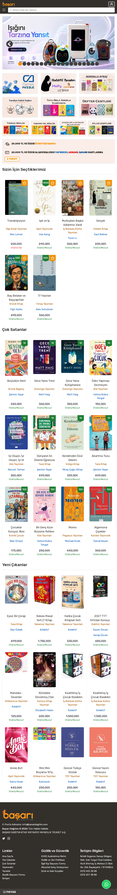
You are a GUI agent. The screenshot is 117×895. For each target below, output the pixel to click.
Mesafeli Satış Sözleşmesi (54, 867)
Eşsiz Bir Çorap (16, 616)
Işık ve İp (44, 220)
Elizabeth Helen (44, 710)
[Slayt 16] (84, 64)
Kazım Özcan (100, 629)
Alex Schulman (44, 309)
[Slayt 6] (41, 64)
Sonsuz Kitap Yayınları (44, 703)
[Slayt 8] (50, 64)
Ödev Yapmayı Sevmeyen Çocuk (101, 385)
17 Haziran (44, 295)
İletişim (6, 878)
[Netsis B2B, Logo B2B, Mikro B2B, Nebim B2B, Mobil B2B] (58, 892)
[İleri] (107, 44)
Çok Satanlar (9, 863)
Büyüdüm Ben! (16, 381)
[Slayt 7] (46, 64)
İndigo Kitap (72, 464)
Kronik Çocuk (16, 535)
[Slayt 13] (71, 64)
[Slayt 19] (97, 64)
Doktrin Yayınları (100, 624)
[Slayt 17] (88, 64)
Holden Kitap (100, 228)
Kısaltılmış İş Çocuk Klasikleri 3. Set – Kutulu (100, 697)
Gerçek (100, 220)
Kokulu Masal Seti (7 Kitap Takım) (44, 620)
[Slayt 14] (75, 64)
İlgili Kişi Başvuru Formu (53, 863)
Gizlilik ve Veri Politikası (53, 860)
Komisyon (44, 781)
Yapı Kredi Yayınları (16, 228)
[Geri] (6, 44)
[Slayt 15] (80, 64)
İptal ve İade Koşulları (52, 871)
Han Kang (44, 234)
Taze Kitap (44, 464)
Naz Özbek (16, 629)
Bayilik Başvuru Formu (13, 874)
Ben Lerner (16, 234)
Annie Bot (16, 768)
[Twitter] (3, 838)
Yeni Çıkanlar (8, 860)
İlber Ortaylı (16, 541)
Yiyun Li (72, 238)
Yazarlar (6, 871)
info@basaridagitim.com (35, 824)
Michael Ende (72, 541)
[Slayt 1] (20, 64)
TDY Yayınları (72, 776)
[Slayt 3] (28, 64)
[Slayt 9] (54, 64)
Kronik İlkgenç (16, 389)
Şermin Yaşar (16, 394)
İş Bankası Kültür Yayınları (72, 230)
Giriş (111, 4)
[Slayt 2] (24, 64)
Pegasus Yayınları (73, 535)
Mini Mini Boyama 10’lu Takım (44, 772)
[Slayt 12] (67, 64)
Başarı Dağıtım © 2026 (15, 828)
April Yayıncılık (44, 228)
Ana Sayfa (7, 856)
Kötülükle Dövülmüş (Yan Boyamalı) (44, 697)
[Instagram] (8, 838)
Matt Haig (44, 394)
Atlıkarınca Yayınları (16, 701)
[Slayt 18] (92, 64)
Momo (73, 527)
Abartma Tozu (101, 456)
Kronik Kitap (16, 303)
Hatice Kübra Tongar (100, 396)
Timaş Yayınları (44, 303)
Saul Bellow (100, 234)
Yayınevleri (7, 867)
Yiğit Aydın (16, 309)
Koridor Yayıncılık (100, 535)
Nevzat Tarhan (16, 469)
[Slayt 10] (58, 64)
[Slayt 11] (63, 64)
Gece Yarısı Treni (44, 381)
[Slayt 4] (33, 64)
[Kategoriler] (4, 9)
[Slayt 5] (37, 64)
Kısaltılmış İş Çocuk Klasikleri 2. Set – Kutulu (72, 697)
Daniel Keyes (100, 541)
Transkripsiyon (16, 220)
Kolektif (44, 629)
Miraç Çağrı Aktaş (73, 469)
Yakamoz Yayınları (44, 624)
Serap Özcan (100, 635)
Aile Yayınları (100, 389)
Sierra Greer (16, 781)
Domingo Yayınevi (44, 389)
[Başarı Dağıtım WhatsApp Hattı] (106, 884)
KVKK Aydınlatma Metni (53, 856)
